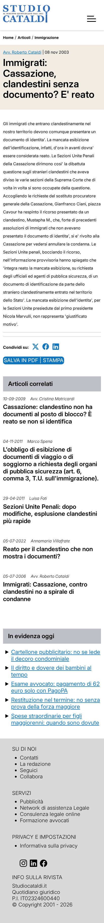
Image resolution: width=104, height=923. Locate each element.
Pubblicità (31, 801)
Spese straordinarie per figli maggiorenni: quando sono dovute (55, 719)
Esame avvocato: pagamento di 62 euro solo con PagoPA (55, 687)
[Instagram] (23, 863)
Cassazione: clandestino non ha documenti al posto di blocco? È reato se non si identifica (47, 414)
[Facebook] (45, 346)
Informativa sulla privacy (48, 846)
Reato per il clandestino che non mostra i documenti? (48, 552)
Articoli (24, 37)
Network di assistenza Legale (54, 808)
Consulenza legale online (50, 814)
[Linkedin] (56, 346)
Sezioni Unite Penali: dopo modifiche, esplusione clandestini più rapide (50, 514)
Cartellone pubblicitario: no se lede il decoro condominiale (55, 655)
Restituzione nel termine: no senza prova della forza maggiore (55, 703)
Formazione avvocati (44, 820)
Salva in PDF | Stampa (33, 360)
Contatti (29, 757)
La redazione (35, 764)
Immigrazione (47, 37)
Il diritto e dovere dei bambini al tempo (51, 671)
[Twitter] (35, 346)
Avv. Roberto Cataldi (22, 52)
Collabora (31, 776)
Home (8, 37)
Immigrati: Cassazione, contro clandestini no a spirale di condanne (45, 592)
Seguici (29, 770)
